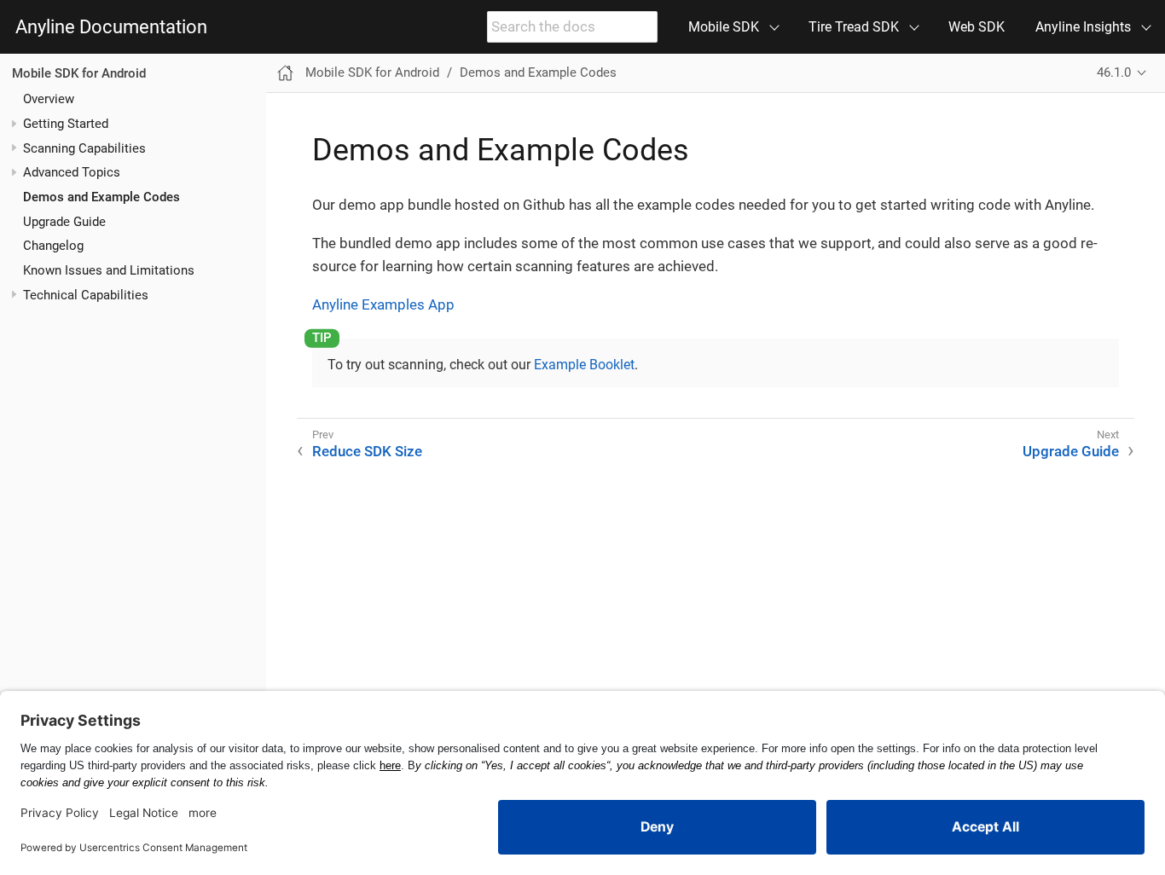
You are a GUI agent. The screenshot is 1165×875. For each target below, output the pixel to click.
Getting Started (65, 123)
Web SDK (976, 27)
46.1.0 (1114, 72)
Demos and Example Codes (101, 197)
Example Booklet (584, 364)
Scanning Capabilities (84, 148)
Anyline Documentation (111, 27)
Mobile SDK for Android (79, 73)
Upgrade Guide (64, 221)
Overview (48, 99)
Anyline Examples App (383, 304)
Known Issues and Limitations (108, 270)
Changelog (53, 245)
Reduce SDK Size (367, 451)
